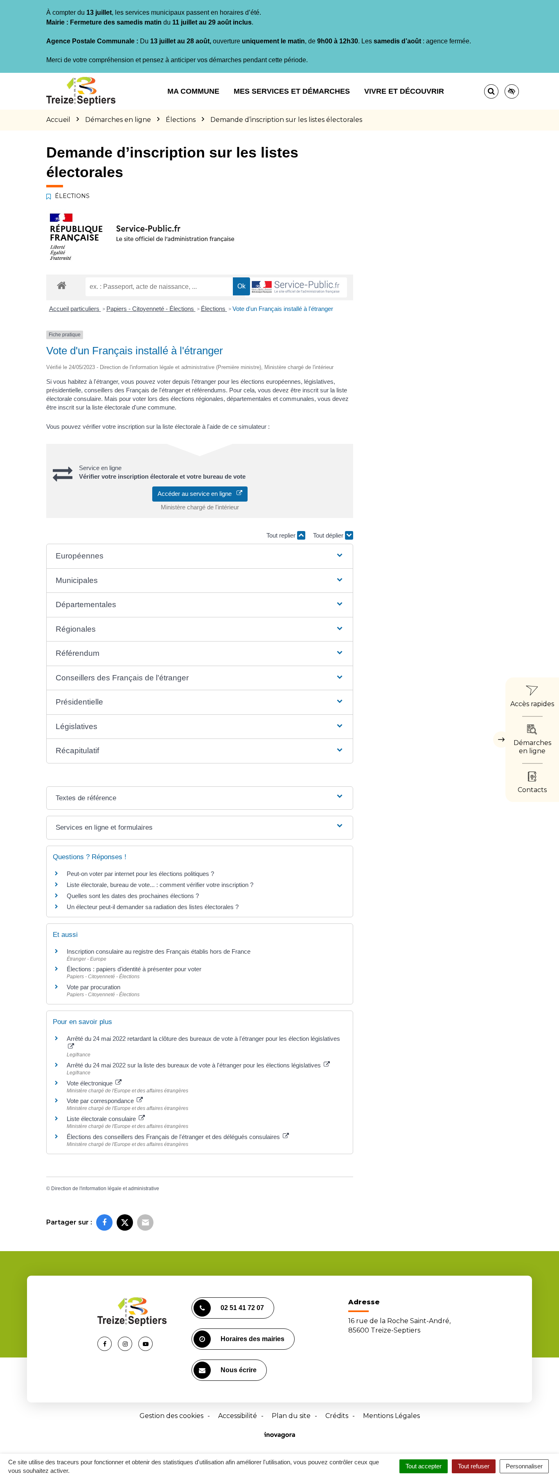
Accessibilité (237, 1416)
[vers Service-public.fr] (296, 287)
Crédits (336, 1416)
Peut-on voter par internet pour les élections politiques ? (140, 873)
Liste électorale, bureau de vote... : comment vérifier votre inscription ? (160, 884)
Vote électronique (90, 1083)
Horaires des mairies (252, 1338)
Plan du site (291, 1416)
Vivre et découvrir (404, 91)
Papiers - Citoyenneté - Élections (151, 308)
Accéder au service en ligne (197, 493)
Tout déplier (329, 535)
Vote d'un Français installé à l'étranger (282, 308)
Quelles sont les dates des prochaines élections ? (133, 895)
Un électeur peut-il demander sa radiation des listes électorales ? (153, 906)
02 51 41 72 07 (242, 1307)
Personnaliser (524, 1466)
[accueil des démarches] (61, 285)
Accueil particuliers (75, 308)
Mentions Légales (391, 1416)
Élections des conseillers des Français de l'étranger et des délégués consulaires (174, 1136)
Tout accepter (424, 1466)
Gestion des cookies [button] (171, 1416)
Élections (214, 308)
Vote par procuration (93, 987)
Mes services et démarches (292, 91)
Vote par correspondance (101, 1100)
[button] (199, 556)
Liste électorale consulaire (102, 1118)
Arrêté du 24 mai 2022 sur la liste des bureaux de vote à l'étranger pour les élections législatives (194, 1065)
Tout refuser (473, 1466)
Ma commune (193, 91)
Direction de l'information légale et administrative (105, 1188)
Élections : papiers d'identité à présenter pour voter (134, 969)
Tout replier (281, 535)
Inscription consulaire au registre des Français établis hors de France (158, 951)
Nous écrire (239, 1369)
